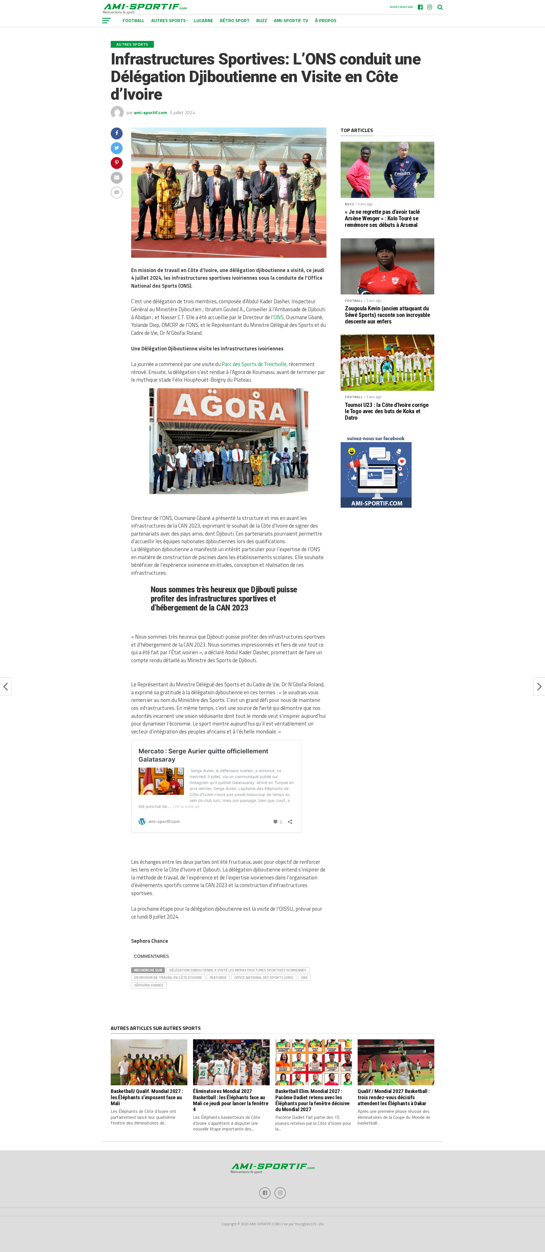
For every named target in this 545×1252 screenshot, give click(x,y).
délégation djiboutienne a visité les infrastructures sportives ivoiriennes (237, 970)
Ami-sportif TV (291, 20)
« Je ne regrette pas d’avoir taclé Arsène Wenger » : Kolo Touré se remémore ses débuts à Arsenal (382, 218)
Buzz (261, 20)
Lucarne (203, 20)
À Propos (325, 20)
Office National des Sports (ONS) (263, 977)
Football (354, 300)
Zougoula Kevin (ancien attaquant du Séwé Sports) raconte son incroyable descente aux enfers (387, 315)
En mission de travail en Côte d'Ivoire (168, 977)
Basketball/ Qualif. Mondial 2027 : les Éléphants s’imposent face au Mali (147, 1097)
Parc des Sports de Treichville (254, 364)
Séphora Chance (149, 985)
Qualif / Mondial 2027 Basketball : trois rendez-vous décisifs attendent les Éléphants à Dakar (394, 1097)
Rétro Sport (235, 20)
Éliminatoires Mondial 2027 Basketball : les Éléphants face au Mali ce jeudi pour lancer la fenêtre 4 (230, 1100)
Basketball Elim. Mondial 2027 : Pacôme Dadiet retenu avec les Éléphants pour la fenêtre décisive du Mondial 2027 (312, 1100)
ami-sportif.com (150, 112)
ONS (279, 317)
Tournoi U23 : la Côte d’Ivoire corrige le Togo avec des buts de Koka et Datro (386, 411)
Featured (218, 977)
